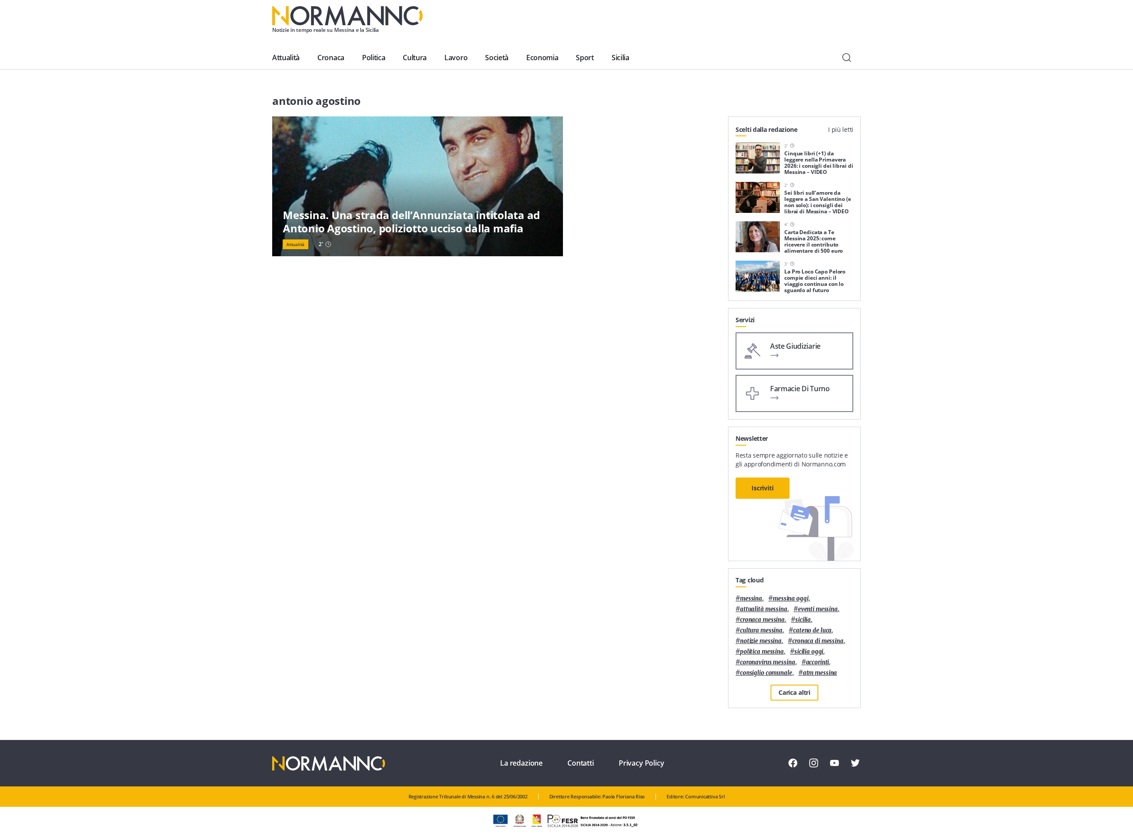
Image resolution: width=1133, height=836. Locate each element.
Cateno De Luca (812, 630)
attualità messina (763, 609)
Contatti (580, 763)
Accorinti (817, 662)
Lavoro (455, 57)
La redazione (521, 763)
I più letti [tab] (840, 129)
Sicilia (620, 57)
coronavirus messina (767, 662)
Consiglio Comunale (766, 673)
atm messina (820, 673)
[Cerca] (846, 57)
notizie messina (761, 641)
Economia (542, 57)
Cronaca (330, 57)
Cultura (415, 57)
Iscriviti (762, 488)
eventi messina (818, 609)
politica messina (762, 651)
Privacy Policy (641, 763)
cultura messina (761, 630)
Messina (751, 598)
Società (497, 57)
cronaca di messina (818, 641)
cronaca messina (762, 620)
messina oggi (790, 598)
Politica (373, 57)
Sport (584, 57)
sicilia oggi (808, 651)
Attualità (286, 57)
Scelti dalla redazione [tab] (767, 129)
